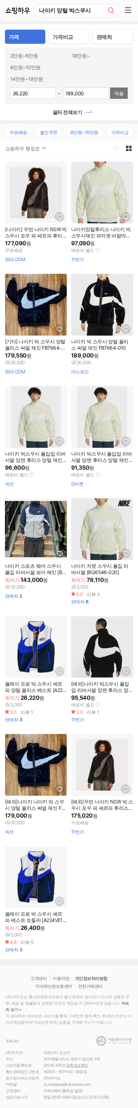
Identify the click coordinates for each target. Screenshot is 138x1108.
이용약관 (61, 978)
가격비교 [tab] (63, 37)
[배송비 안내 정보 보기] (98, 250)
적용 (119, 93)
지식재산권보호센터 (53, 986)
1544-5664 (52, 1091)
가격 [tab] (14, 37)
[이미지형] (128, 148)
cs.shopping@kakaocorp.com (67, 1084)
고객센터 (38, 978)
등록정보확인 (77, 1065)
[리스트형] (115, 148)
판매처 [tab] (104, 37)
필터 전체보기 (67, 112)
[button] (129, 10)
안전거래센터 (90, 986)
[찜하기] (59, 217)
